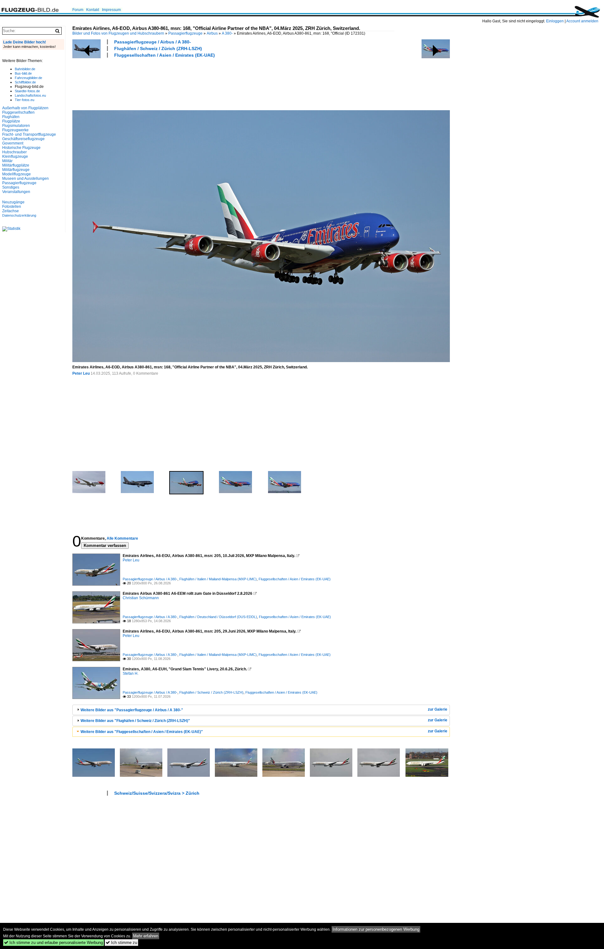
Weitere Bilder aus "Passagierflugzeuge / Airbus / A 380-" (132, 710)
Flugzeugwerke (15, 130)
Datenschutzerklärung (19, 215)
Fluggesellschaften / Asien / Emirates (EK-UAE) (164, 55)
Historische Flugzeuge (21, 147)
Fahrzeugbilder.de (28, 78)
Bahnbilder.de (25, 69)
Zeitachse (10, 211)
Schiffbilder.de (25, 82)
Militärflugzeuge (16, 170)
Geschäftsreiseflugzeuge (23, 139)
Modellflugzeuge (16, 174)
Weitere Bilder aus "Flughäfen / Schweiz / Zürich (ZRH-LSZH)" (135, 721)
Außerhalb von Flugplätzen (25, 108)
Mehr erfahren (145, 936)
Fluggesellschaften (18, 112)
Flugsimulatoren (16, 125)
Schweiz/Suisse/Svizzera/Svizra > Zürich (156, 793)
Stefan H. (130, 673)
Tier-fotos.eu (24, 100)
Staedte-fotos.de (27, 91)
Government (12, 143)
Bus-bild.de (23, 73)
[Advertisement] (186, 83)
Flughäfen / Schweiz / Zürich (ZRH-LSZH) (158, 48)
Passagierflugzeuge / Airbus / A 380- (152, 41)
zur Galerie (437, 709)
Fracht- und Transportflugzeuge (29, 134)
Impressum (111, 10)
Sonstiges (10, 187)
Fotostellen (11, 206)
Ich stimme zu (121, 942)
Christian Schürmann (141, 598)
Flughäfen (11, 117)
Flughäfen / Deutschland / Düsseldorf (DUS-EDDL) (218, 617)
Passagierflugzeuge (185, 33)
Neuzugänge (13, 202)
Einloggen (555, 21)
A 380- (227, 33)
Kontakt (92, 10)
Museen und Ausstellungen (25, 178)
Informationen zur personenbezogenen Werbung (376, 929)
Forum (77, 10)
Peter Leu (81, 373)
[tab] (261, 710)
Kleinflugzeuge (15, 156)
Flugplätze (11, 121)
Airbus (212, 33)
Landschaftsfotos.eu (30, 95)
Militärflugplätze (15, 165)
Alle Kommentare (122, 538)
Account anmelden (582, 21)
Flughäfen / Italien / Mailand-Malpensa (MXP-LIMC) (218, 579)
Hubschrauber (14, 152)
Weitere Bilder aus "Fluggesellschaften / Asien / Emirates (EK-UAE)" (142, 732)
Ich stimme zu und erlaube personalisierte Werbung (53, 942)
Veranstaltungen (16, 192)
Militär (7, 161)
